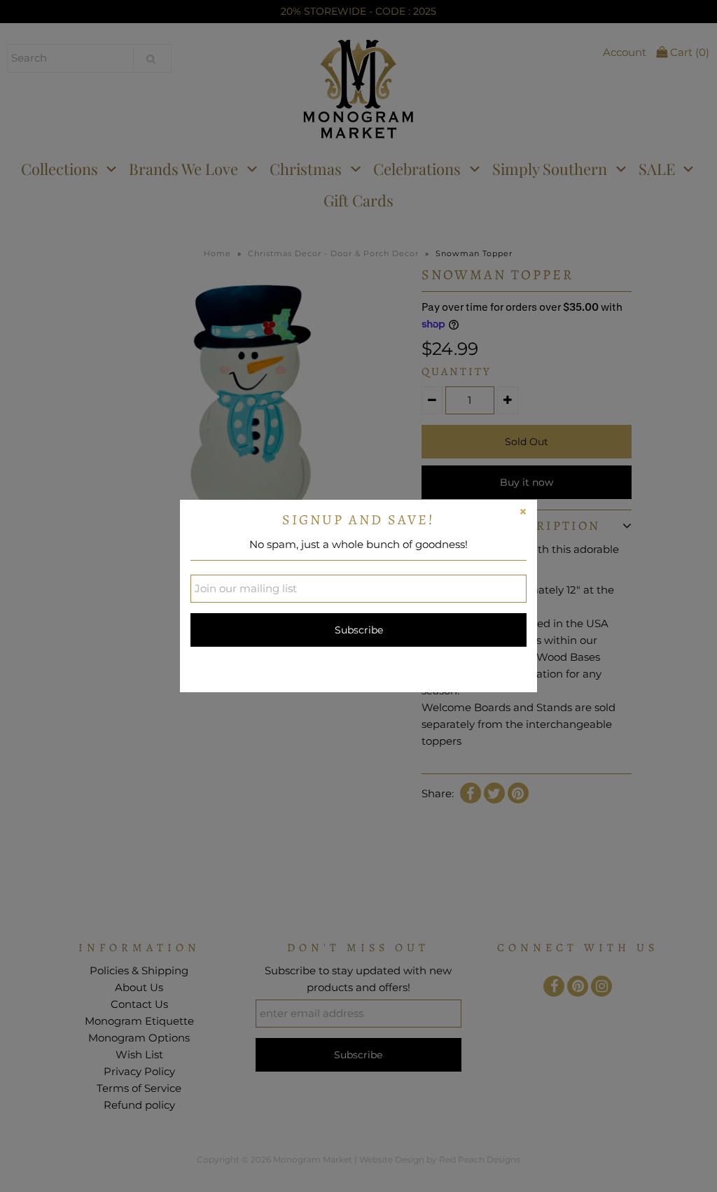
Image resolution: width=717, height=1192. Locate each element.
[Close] (523, 513)
